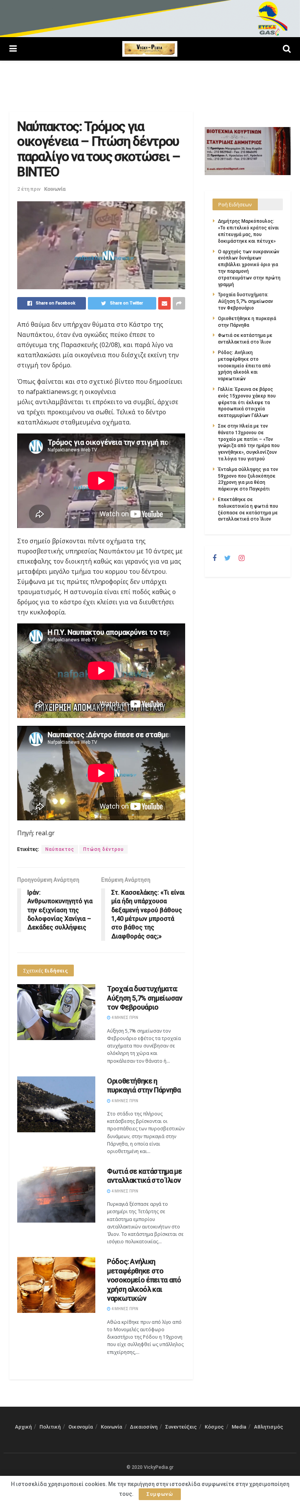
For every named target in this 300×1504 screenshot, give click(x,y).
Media (239, 1427)
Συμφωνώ (159, 1494)
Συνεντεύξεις (181, 1427)
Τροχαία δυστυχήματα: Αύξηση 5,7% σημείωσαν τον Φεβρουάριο (144, 998)
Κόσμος (214, 1427)
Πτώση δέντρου (103, 849)
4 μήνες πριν (124, 1017)
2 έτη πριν (29, 189)
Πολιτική (50, 1427)
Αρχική (23, 1427)
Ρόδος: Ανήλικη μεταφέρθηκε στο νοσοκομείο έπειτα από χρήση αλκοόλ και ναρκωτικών (144, 1279)
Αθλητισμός (268, 1427)
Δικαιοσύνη (143, 1427)
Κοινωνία (55, 189)
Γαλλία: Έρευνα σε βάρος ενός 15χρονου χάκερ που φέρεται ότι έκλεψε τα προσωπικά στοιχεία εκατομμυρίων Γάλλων (247, 402)
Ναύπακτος (59, 849)
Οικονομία (80, 1427)
